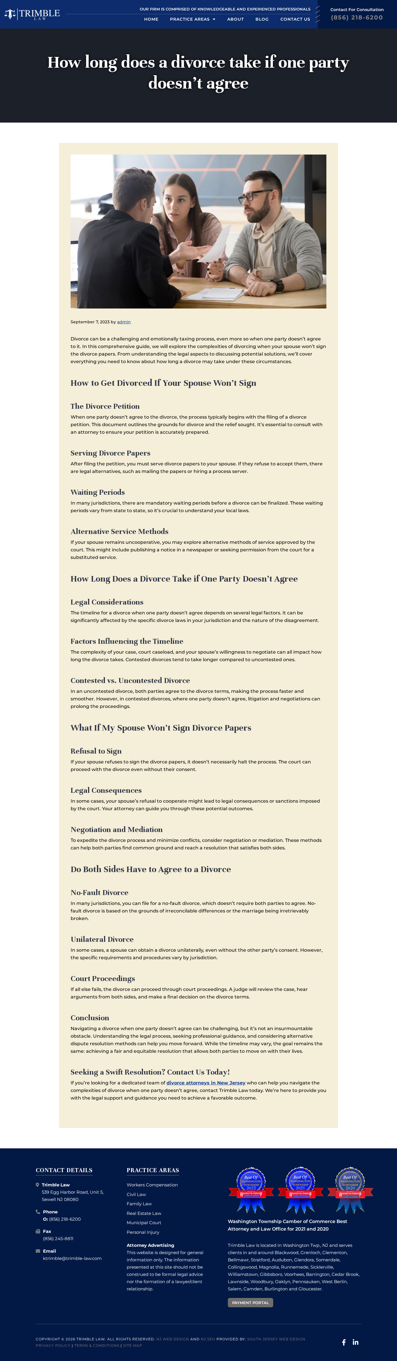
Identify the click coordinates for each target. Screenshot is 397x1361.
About (235, 19)
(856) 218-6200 (65, 1219)
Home (151, 19)
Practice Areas (190, 19)
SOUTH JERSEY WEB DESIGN (276, 1339)
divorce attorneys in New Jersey (206, 1083)
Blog (262, 19)
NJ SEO (208, 1339)
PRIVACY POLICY (53, 1345)
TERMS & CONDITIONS (96, 1345)
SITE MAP (132, 1345)
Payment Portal (250, 1302)
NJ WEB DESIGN (172, 1339)
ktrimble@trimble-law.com (72, 1258)
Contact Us (295, 19)
